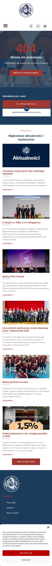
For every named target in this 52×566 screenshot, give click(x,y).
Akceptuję (26, 553)
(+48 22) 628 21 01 (28, 104)
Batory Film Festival (13, 276)
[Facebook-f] (31, 26)
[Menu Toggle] (5, 25)
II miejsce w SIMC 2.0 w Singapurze (22, 222)
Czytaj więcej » (8, 189)
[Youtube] (45, 26)
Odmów (26, 560)
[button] (48, 527)
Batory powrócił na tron (15, 382)
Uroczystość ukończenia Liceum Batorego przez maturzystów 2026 (25, 329)
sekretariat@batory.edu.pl (26, 112)
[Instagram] (38, 26)
